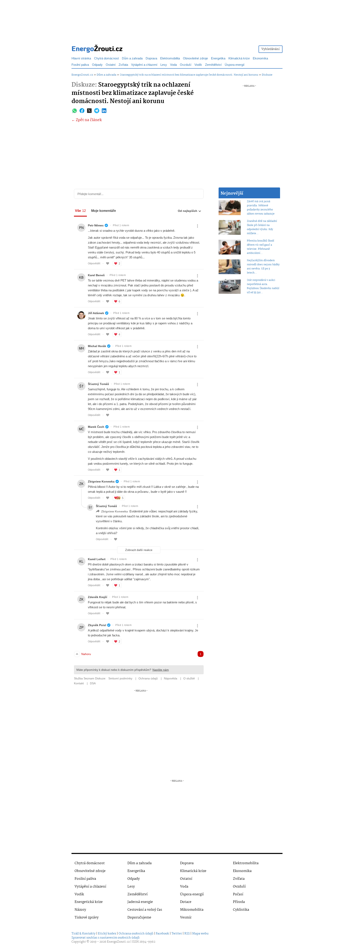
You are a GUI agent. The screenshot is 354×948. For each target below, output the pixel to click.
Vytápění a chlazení (144, 65)
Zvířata (123, 65)
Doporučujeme (139, 917)
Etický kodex (107, 933)
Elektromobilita (170, 58)
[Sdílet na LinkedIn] (104, 110)
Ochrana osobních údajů (136, 933)
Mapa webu (200, 933)
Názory (80, 910)
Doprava (151, 58)
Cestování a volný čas (144, 910)
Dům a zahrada (132, 58)
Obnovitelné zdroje (195, 58)
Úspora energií (234, 65)
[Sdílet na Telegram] (97, 110)
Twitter (176, 933)
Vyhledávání (270, 49)
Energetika (218, 58)
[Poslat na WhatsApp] (74, 110)
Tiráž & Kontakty (83, 933)
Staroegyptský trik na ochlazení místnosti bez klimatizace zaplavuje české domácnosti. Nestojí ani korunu (189, 75)
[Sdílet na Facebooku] (82, 110)
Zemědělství (213, 65)
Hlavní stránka (81, 58)
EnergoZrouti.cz (82, 75)
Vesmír (186, 917)
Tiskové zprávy (87, 917)
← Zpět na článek (86, 120)
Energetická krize (89, 902)
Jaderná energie (140, 902)
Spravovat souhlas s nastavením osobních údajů (105, 937)
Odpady (97, 65)
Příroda (239, 902)
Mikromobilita (191, 910)
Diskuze (267, 75)
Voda (173, 65)
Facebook (162, 933)
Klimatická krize (239, 58)
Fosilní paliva (80, 65)
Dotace (185, 902)
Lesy (163, 65)
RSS (187, 933)
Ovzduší (185, 65)
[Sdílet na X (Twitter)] (89, 110)
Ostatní (111, 65)
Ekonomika (260, 58)
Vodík (198, 65)
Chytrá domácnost (106, 58)
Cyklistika (241, 910)
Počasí (238, 894)
